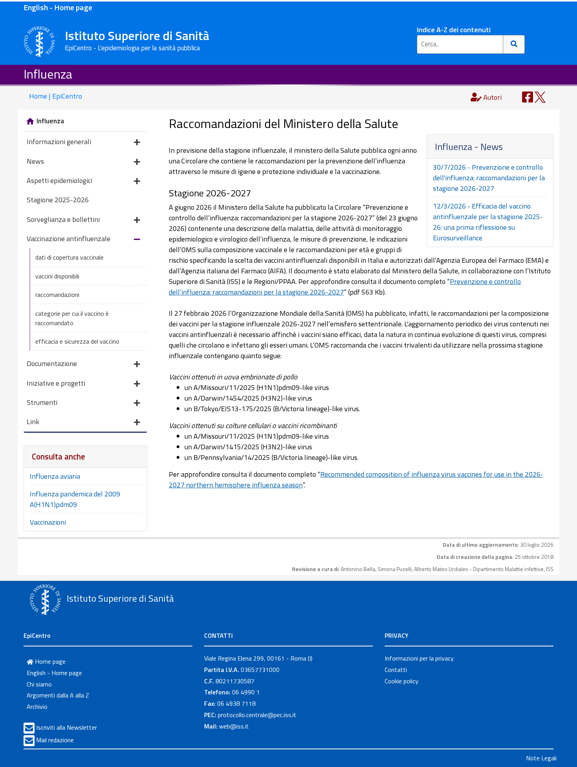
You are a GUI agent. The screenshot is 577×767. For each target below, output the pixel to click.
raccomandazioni (57, 294)
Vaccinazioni (48, 522)
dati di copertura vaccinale (69, 257)
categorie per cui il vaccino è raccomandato (72, 318)
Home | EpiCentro (55, 96)
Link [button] (33, 421)
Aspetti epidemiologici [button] (59, 180)
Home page (49, 661)
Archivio (37, 706)
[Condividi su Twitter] (540, 96)
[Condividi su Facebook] (527, 96)
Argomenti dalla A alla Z (58, 695)
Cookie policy (401, 681)
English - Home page (58, 7)
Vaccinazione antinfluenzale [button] (68, 238)
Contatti (396, 669)
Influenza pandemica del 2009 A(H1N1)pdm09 (75, 499)
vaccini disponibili (57, 276)
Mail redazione (55, 740)
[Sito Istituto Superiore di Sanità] (45, 599)
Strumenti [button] (42, 402)
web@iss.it (234, 726)
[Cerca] (514, 44)
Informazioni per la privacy (419, 658)
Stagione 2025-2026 (58, 199)
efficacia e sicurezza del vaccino (77, 341)
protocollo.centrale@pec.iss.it (257, 714)
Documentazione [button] (52, 363)
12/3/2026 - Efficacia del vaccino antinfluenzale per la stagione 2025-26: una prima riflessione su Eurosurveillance (488, 222)
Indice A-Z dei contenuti (454, 29)
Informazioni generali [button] (59, 141)
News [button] (35, 161)
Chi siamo (39, 684)
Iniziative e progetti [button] (56, 383)
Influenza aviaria (55, 476)
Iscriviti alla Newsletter (66, 727)
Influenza (48, 73)
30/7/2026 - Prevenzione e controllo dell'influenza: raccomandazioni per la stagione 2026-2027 (489, 178)
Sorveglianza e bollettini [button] (63, 219)
